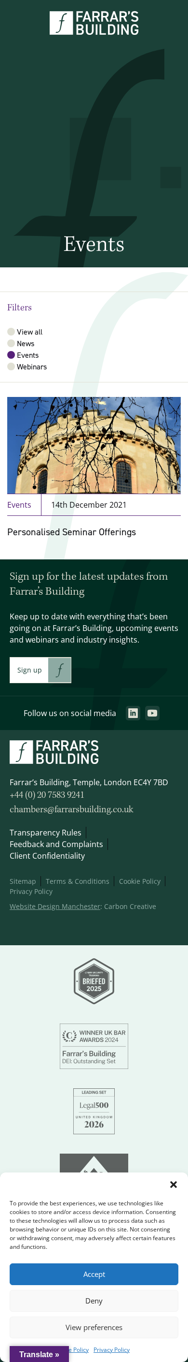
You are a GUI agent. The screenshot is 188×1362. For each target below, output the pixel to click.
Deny (94, 1301)
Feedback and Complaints (56, 844)
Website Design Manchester (55, 906)
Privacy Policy (112, 1350)
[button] (173, 1184)
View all (29, 332)
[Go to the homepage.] (94, 32)
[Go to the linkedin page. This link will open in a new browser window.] (133, 713)
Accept (94, 1274)
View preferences (94, 1327)
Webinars (32, 366)
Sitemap (23, 881)
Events (28, 355)
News (25, 343)
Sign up (29, 669)
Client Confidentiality (47, 855)
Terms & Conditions (77, 881)
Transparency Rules (45, 832)
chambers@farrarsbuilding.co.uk (72, 810)
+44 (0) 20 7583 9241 (47, 795)
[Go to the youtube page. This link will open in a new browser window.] (152, 713)
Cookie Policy (71, 1350)
